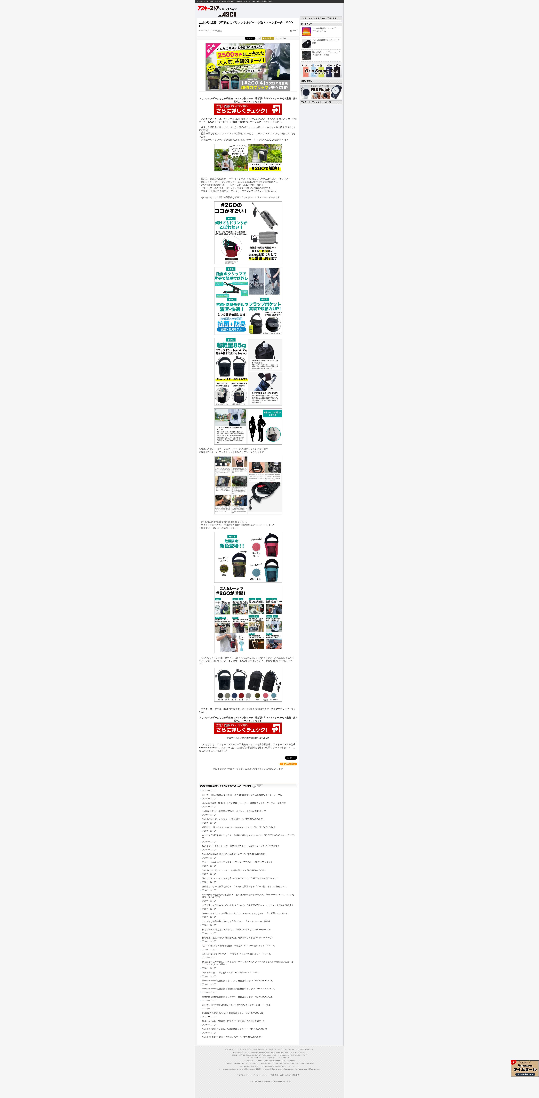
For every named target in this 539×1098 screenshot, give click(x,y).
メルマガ (225, 747)
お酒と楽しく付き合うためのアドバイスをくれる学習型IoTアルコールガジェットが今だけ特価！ (248, 905)
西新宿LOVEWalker (262, 1069)
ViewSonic (263, 1058)
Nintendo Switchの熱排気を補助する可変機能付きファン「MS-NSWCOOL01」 (239, 988)
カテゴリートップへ (288, 764)
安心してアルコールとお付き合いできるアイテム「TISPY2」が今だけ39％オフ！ (240, 878)
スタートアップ (294, 1049)
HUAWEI (234, 1055)
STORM (302, 1052)
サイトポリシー (244, 1075)
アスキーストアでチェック (275, 709)
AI (230, 1049)
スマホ (285, 1049)
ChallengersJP (309, 1063)
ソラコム (253, 1060)
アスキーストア (209, 119)
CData (266, 1060)
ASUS (284, 1060)
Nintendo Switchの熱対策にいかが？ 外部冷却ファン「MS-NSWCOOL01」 (238, 997)
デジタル (250, 1049)
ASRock (246, 1060)
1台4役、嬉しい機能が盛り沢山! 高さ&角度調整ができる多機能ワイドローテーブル (242, 795)
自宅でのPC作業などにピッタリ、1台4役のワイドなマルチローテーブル (236, 929)
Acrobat (254, 1055)
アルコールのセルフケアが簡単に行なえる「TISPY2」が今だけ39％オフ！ (237, 862)
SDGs (292, 1063)
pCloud (289, 1058)
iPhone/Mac (258, 1049)
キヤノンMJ (262, 1055)
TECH (244, 1049)
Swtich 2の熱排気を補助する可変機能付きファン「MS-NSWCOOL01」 (235, 1029)
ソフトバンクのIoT (294, 1055)
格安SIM (237, 1063)
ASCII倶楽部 (309, 1049)
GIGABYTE (254, 1058)
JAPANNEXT (291, 1060)
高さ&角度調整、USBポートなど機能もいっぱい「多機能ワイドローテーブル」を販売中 (244, 803)
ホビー (265, 1049)
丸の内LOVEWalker (301, 1069)
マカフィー (246, 1052)
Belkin (274, 1055)
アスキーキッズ (229, 1063)
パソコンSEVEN (290, 1052)
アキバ (280, 1049)
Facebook (213, 747)
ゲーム (302, 1049)
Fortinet (277, 1060)
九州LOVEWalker (288, 1069)
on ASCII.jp (227, 14)
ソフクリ (304, 1055)
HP (298, 1052)
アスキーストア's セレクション (217, 8)
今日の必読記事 (245, 1066)
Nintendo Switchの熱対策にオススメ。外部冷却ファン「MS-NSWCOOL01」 (238, 980)
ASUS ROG (280, 1052)
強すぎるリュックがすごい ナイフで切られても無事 (326, 53)
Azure (269, 1055)
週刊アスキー (255, 1066)
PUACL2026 (300, 1063)
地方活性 (286, 1063)
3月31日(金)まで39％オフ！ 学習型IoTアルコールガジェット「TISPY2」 (237, 954)
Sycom (273, 1052)
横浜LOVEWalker (249, 1069)
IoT (233, 1049)
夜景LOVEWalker (275, 1069)
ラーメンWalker (224, 1069)
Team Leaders (265, 1063)
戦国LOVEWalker (314, 1069)
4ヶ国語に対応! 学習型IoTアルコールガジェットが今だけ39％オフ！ (235, 811)
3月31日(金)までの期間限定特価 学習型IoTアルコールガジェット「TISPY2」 (239, 945)
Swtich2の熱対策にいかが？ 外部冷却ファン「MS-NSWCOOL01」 (233, 1013)
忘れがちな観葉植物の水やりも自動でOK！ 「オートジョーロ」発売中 (236, 921)
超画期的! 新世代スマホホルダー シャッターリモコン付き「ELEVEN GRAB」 (239, 827)
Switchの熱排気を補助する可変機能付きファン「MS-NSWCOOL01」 (235, 854)
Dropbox (259, 1060)
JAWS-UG (242, 1055)
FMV (234, 1052)
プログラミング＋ (276, 1063)
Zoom (285, 1055)
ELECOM (254, 1052)
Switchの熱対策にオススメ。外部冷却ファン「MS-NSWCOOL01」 (233, 819)
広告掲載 (295, 1075)
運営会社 (274, 1075)
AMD (268, 1052)
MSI (248, 1058)
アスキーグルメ (254, 1063)
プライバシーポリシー (260, 1075)
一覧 (258, 38)
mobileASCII (277, 1066)
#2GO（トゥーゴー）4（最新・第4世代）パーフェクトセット (239, 122)
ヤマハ (280, 1055)
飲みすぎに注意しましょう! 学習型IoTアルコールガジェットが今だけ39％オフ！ (240, 846)
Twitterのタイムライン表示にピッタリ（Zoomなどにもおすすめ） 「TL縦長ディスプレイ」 (246, 913)
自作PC (271, 1049)
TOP (226, 1049)
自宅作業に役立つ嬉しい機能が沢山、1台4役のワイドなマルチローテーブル (238, 937)
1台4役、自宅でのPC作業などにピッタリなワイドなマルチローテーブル (236, 1005)
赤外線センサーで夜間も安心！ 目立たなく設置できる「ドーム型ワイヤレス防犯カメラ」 (245, 886)
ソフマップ (271, 1058)
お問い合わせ (285, 1075)
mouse (239, 1052)
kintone (248, 1055)
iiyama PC (262, 1052)
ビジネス (238, 1049)
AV (276, 1049)
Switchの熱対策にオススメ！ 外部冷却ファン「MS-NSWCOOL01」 (235, 870)
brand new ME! (281, 1058)
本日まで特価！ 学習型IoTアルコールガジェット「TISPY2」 (231, 972)
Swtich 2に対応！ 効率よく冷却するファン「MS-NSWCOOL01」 (232, 1037)
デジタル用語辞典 (266, 1066)
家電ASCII (245, 1063)
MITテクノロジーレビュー (290, 1066)
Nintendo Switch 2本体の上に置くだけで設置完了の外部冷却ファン (233, 1021)
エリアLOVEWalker (236, 1069)
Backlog (271, 1060)
